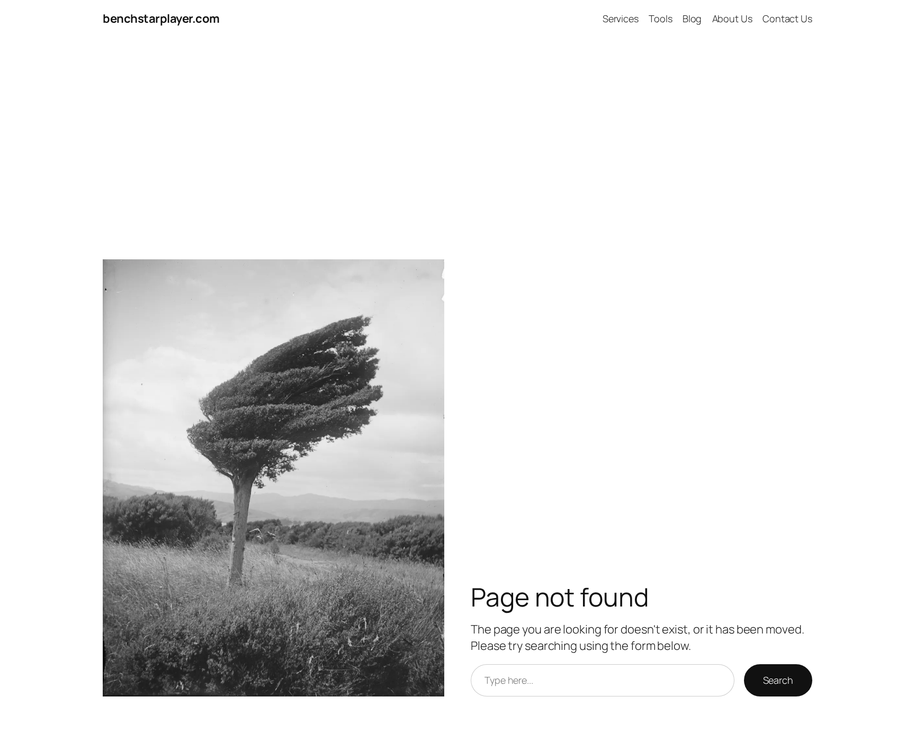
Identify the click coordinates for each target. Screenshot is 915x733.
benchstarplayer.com (161, 18)
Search (778, 680)
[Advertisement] (457, 149)
